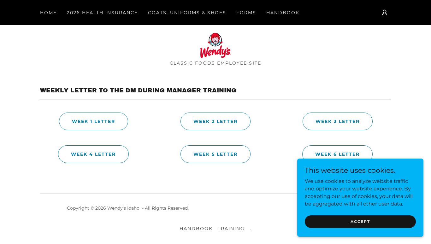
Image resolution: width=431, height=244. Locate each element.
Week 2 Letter (215, 121)
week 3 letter (338, 121)
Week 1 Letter (93, 121)
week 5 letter (215, 154)
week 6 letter (337, 154)
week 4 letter (93, 154)
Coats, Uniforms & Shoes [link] (187, 12)
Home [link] (48, 12)
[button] (384, 12)
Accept (360, 221)
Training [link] (231, 228)
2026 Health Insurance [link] (102, 12)
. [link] (250, 228)
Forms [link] (246, 12)
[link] (215, 45)
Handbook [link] (282, 12)
